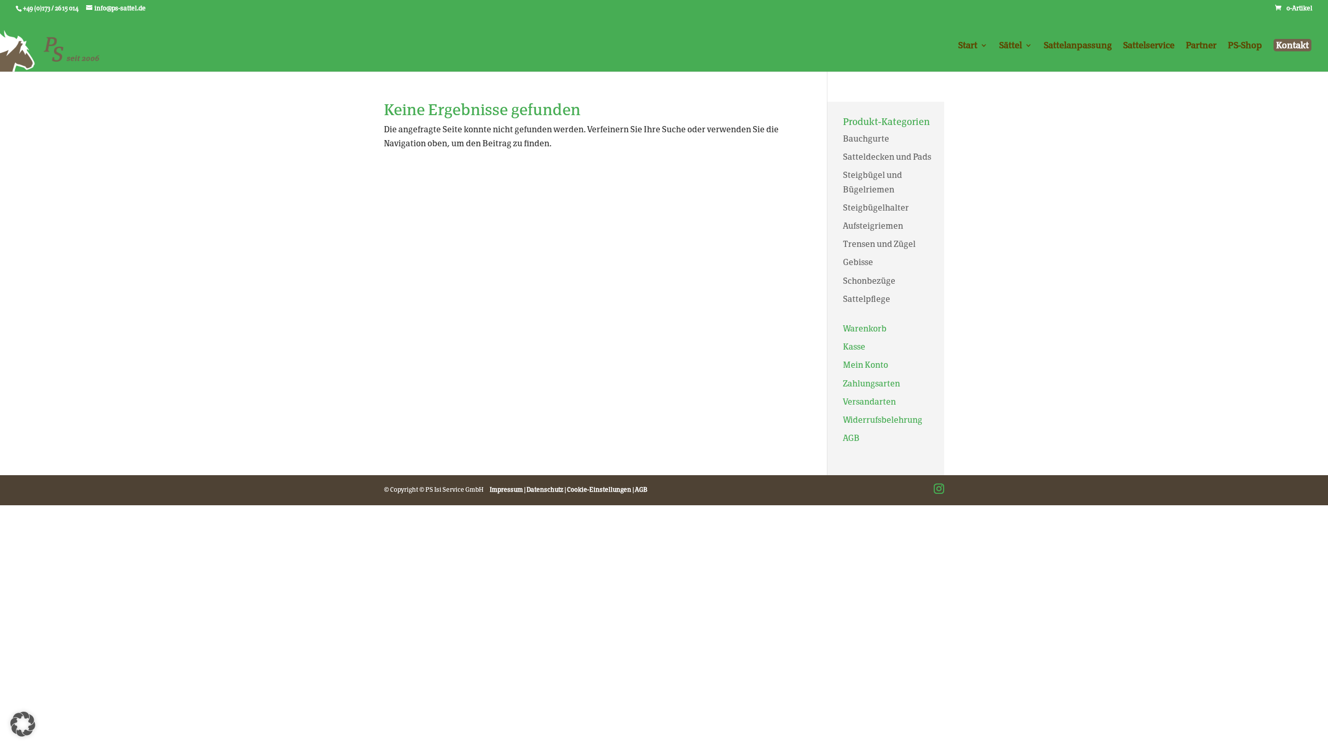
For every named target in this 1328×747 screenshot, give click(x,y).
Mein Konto (865, 365)
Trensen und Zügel (879, 244)
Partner (1201, 46)
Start (967, 46)
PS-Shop (1245, 46)
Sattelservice (1148, 46)
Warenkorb (865, 329)
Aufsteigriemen (873, 226)
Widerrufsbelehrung (882, 420)
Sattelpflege (866, 299)
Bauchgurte (866, 139)
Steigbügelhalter (876, 208)
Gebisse (858, 262)
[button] (23, 724)
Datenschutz (545, 489)
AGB (851, 438)
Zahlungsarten (871, 384)
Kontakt (1292, 45)
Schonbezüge (869, 281)
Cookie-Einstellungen (599, 489)
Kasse (854, 347)
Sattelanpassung (1078, 46)
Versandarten (869, 402)
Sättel (1010, 46)
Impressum (506, 489)
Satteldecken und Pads (887, 157)
